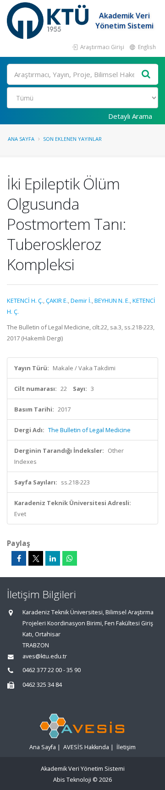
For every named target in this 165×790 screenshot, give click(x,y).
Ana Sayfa (21, 138)
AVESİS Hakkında (86, 747)
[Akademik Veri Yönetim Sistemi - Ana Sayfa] (49, 20)
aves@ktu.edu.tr (44, 656)
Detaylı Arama (130, 116)
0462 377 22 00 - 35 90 (51, 670)
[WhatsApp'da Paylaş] (69, 558)
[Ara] (146, 74)
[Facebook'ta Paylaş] (18, 558)
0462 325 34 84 (42, 685)
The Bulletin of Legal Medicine (89, 430)
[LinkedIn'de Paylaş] (52, 558)
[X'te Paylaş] (35, 558)
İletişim (126, 747)
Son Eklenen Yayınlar (72, 138)
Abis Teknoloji (72, 780)
